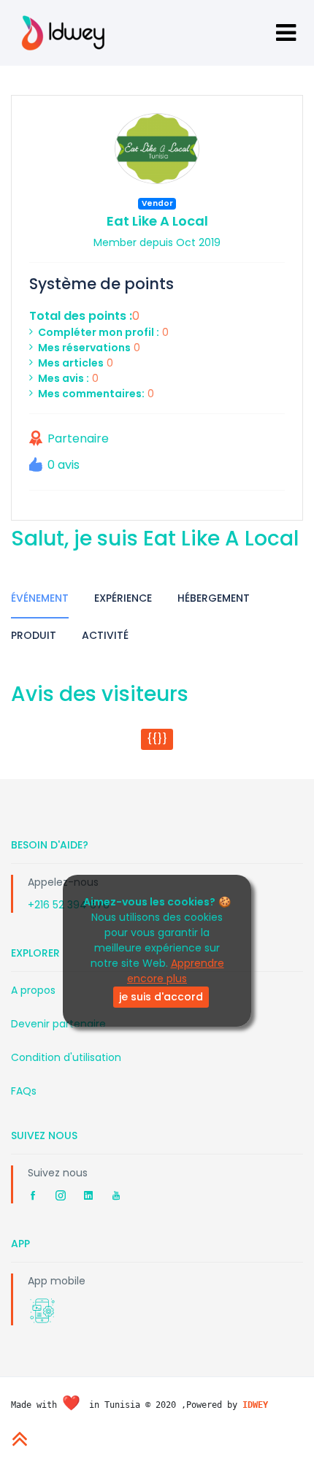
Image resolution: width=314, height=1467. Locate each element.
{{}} (157, 739)
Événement (40, 598)
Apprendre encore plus (175, 971)
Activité (105, 635)
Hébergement (213, 598)
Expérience (123, 598)
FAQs (24, 1091)
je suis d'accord (161, 996)
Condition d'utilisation (66, 1057)
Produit (33, 635)
